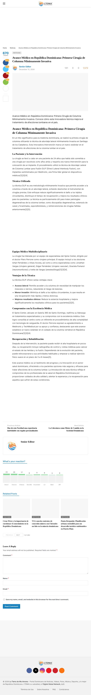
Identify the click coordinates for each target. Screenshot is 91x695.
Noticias (16, 53)
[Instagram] (42, 670)
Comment (7, 555)
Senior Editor (25, 66)
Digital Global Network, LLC (53, 684)
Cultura (7, 517)
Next (18, 535)
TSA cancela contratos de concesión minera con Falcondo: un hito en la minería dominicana (45, 523)
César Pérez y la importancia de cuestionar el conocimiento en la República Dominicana (15, 523)
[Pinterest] (55, 670)
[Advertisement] (45, 27)
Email (6, 589)
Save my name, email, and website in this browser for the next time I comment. (37, 599)
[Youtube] (48, 670)
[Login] (86, 3)
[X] (35, 670)
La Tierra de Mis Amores (18, 681)
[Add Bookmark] (6, 99)
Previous (9, 535)
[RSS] (61, 670)
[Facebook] (29, 670)
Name (6, 578)
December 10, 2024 (26, 69)
